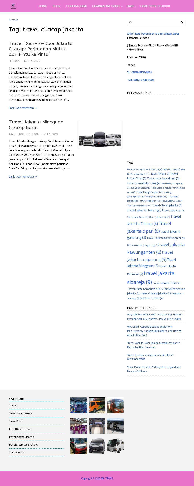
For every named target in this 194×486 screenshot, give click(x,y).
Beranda (13, 20)
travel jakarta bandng (145, 210)
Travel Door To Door (24, 134)
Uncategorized (17, 452)
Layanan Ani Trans (106, 6)
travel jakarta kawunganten (156, 248)
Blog (56, 6)
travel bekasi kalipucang (143, 183)
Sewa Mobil (15, 421)
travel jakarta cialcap (160, 217)
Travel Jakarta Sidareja (21, 437)
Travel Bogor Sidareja (172, 200)
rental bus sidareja (154, 169)
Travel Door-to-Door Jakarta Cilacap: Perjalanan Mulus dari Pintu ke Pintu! (41, 49)
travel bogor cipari (149, 192)
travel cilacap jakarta (167, 205)
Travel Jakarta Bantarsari (138, 217)
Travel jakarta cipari (149, 227)
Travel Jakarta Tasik (167, 283)
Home (43, 6)
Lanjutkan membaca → (23, 108)
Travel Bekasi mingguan (163, 187)
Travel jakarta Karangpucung (144, 245)
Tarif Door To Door (155, 6)
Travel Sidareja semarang (23, 444)
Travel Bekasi (159, 173)
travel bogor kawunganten (156, 196)
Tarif (130, 6)
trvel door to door (150, 298)
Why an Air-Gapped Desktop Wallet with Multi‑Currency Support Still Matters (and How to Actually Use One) (154, 331)
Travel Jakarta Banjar (174, 210)
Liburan (14, 61)
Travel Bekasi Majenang (140, 187)
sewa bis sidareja (172, 169)
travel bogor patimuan (151, 200)
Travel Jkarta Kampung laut (145, 288)
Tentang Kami (76, 6)
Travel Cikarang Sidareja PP (139, 205)
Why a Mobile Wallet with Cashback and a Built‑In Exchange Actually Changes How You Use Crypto (154, 316)
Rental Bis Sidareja (136, 169)
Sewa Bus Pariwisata (21, 413)
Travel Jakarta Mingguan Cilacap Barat (36, 124)
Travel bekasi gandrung (163, 178)
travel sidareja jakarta (155, 293)
